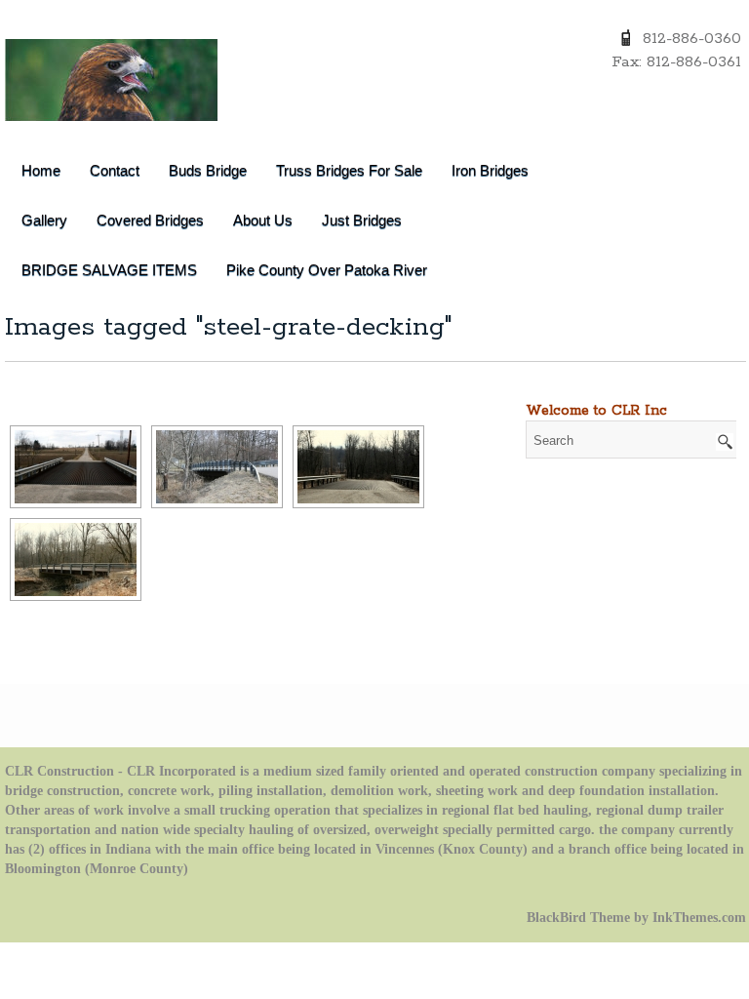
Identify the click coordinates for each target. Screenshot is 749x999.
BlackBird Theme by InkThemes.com (636, 917)
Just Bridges (362, 220)
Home (40, 170)
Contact (114, 170)
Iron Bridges (490, 170)
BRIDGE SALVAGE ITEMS (109, 269)
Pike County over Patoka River (326, 269)
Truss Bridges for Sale (349, 170)
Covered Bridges (150, 220)
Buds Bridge (208, 170)
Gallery (44, 220)
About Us (263, 220)
